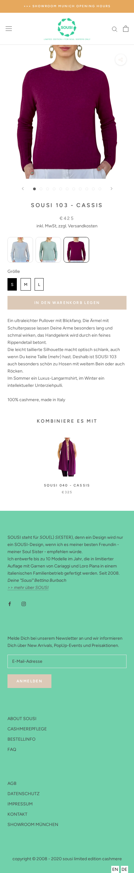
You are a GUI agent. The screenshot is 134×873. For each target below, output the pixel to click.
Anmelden (29, 681)
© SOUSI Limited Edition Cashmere (67, 852)
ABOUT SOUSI (21, 718)
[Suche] (114, 28)
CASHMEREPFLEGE (27, 729)
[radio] (20, 250)
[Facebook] (9, 603)
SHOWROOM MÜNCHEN (32, 824)
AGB (12, 783)
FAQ (11, 749)
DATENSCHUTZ (23, 793)
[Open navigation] (9, 28)
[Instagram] (24, 603)
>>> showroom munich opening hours (67, 6)
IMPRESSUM (20, 804)
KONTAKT (17, 814)
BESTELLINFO (21, 739)
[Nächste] (111, 188)
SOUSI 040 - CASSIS (67, 485)
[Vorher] (23, 188)
